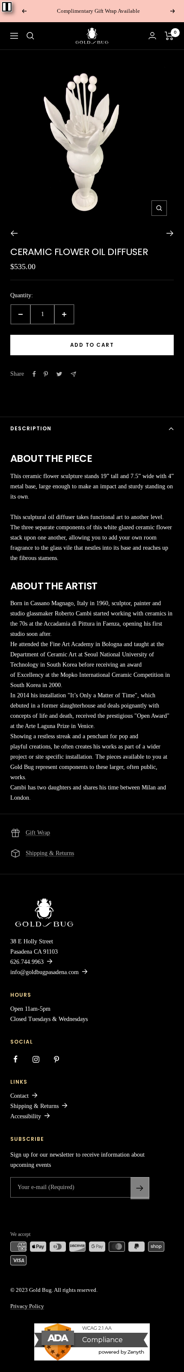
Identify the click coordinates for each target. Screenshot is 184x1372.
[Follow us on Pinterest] (56, 1059)
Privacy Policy (27, 1306)
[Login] (152, 35)
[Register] (140, 1188)
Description (30, 428)
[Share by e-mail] (73, 374)
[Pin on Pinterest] (46, 374)
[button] (30, 36)
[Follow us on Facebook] (15, 1059)
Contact (19, 1096)
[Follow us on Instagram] (36, 1059)
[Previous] (14, 233)
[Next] (170, 233)
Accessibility (25, 1116)
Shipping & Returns (50, 853)
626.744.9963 (27, 962)
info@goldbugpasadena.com (44, 972)
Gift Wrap (38, 833)
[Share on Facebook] (34, 374)
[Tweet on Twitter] (59, 374)
